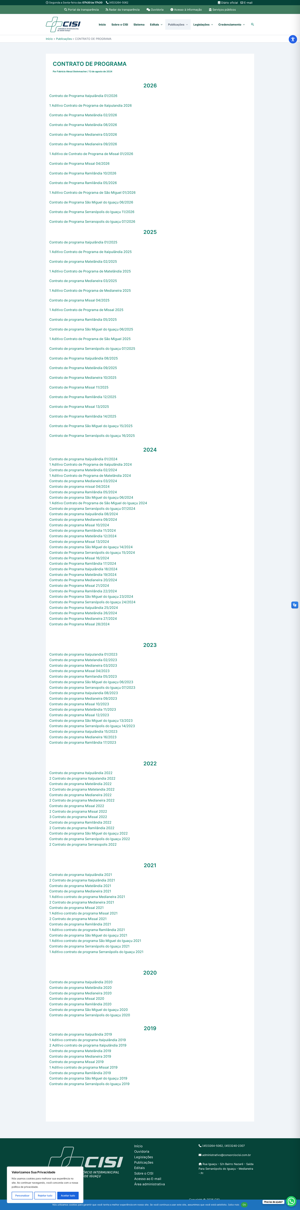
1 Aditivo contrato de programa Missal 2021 (83, 913)
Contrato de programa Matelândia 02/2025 (83, 261)
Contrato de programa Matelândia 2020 (80, 988)
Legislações (201, 24)
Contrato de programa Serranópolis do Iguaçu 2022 (89, 839)
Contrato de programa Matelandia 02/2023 (83, 660)
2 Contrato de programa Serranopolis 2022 (83, 844)
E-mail (247, 2)
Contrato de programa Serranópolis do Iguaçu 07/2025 (92, 348)
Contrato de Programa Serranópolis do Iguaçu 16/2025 (92, 436)
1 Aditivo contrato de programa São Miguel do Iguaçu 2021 (95, 941)
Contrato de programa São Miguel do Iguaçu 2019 (88, 1078)
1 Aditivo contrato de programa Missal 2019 (83, 1067)
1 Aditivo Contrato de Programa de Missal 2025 (86, 310)
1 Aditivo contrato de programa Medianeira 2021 (87, 897)
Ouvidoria (157, 9)
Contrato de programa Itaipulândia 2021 (80, 875)
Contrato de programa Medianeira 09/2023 (83, 698)
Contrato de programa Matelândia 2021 (80, 886)
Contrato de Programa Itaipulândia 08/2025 (83, 358)
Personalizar (22, 1195)
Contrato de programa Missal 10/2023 (79, 704)
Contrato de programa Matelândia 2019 (80, 1051)
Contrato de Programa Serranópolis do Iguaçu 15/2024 (92, 552)
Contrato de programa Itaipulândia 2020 (80, 982)
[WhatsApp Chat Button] (291, 1201)
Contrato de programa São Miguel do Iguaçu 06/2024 (91, 497)
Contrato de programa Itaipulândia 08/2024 (83, 514)
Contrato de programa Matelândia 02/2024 (83, 470)
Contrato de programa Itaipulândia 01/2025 (83, 242)
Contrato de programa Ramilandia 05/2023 (83, 676)
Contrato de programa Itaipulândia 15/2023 (83, 731)
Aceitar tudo (68, 1195)
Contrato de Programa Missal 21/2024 (79, 585)
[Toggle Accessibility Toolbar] (292, 39)
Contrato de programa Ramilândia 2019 (80, 1073)
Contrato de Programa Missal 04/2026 (79, 163)
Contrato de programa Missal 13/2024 (79, 541)
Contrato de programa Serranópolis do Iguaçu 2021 (89, 946)
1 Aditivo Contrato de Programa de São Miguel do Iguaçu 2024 (98, 503)
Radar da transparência (124, 9)
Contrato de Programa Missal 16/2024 (79, 558)
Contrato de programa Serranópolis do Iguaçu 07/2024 (92, 508)
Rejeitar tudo (45, 1195)
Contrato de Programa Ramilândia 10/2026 (82, 173)
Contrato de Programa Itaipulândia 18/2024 (83, 569)
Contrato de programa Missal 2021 (76, 908)
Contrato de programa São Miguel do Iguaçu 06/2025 (91, 329)
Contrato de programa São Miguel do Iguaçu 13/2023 (91, 720)
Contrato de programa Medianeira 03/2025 (83, 281)
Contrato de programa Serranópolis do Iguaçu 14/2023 (92, 726)
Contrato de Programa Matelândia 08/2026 (83, 125)
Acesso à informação (188, 9)
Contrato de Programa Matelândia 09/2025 (83, 368)
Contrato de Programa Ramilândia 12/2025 (82, 397)
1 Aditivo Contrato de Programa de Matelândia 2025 (90, 271)
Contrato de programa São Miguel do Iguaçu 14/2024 (91, 547)
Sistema (139, 24)
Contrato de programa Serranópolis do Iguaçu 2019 (89, 1084)
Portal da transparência (83, 9)
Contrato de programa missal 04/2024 (79, 486)
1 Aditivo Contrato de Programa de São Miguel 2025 (90, 339)
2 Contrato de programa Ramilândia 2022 (81, 828)
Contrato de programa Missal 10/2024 (79, 525)
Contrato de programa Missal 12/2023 (79, 715)
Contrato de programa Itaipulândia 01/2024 (83, 459)
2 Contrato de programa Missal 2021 (78, 919)
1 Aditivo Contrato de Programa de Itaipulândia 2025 (90, 252)
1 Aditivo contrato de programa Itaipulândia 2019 (87, 1040)
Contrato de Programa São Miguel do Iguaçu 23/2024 (91, 596)
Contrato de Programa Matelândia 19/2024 (82, 575)
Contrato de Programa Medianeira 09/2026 (83, 144)
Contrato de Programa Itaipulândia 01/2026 (83, 96)
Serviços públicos (224, 9)
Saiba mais (233, 1204)
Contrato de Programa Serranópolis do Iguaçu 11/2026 (91, 212)
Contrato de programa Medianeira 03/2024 (83, 481)
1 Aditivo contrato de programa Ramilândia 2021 (87, 930)
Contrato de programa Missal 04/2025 (79, 300)
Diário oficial (229, 2)
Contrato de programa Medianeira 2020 (80, 993)
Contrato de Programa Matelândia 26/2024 (83, 613)
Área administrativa (149, 1184)
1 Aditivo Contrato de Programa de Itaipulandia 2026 (90, 105)
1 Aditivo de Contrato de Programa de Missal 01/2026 (91, 154)
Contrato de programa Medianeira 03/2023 (83, 665)
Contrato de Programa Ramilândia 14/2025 (82, 416)
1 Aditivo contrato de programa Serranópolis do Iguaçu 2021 (96, 952)
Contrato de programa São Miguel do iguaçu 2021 (88, 935)
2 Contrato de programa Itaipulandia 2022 (82, 778)
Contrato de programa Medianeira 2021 (80, 891)
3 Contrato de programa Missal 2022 (78, 817)
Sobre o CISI (119, 24)
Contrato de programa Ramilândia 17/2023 (82, 742)
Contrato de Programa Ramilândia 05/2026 (83, 183)
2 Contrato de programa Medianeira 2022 (82, 800)
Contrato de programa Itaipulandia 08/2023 (83, 693)
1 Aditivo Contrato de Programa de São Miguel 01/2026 (92, 192)
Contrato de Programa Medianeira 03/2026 (83, 134)
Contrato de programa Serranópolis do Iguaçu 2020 (89, 1015)
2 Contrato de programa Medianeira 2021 (81, 902)
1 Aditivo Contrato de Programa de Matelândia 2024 (90, 475)
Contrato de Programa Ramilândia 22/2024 (83, 591)
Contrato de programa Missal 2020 (76, 998)
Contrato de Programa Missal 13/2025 (79, 406)
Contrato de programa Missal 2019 (76, 1062)
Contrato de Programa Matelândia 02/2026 (83, 115)
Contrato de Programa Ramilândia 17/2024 (82, 563)
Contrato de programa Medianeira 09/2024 (83, 519)
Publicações (176, 24)
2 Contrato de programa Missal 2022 (78, 811)
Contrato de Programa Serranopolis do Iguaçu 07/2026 (92, 221)
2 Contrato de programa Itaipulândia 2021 (82, 880)
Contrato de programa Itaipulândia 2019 (80, 1034)
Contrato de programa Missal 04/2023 (79, 671)
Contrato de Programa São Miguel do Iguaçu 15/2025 (91, 426)
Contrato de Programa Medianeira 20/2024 (83, 580)
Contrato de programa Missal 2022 (76, 806)
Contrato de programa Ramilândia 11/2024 (82, 530)
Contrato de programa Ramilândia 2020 (80, 1004)
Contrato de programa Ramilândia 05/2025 (83, 319)
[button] (160, 24)
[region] (45, 1185)
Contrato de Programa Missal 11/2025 (79, 387)
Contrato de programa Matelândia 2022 (80, 784)
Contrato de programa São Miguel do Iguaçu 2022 (88, 833)
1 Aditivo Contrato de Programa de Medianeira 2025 (90, 290)
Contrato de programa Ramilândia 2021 (80, 924)
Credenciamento (229, 24)
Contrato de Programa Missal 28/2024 (79, 624)
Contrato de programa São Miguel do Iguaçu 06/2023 (91, 682)
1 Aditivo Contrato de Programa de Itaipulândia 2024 (90, 464)
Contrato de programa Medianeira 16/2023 (82, 737)
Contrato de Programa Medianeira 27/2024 (83, 618)
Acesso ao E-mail (147, 1179)
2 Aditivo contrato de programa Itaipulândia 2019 (87, 1045)
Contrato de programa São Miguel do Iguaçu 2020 (88, 1010)
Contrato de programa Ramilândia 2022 (80, 822)
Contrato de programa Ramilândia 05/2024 (83, 492)
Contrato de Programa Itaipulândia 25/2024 (83, 608)
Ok (244, 1204)
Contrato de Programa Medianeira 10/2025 (82, 377)
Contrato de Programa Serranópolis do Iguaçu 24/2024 (92, 602)
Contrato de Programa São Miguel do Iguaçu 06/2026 (91, 202)
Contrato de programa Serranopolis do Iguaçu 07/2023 (92, 687)
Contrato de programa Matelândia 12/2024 (82, 536)
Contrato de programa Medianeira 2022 (80, 795)
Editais (154, 24)
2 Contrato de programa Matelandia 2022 (82, 789)
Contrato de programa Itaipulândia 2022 (80, 773)
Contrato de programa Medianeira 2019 (80, 1056)
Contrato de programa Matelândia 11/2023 (82, 709)
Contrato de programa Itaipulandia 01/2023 (83, 654)
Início (102, 24)
